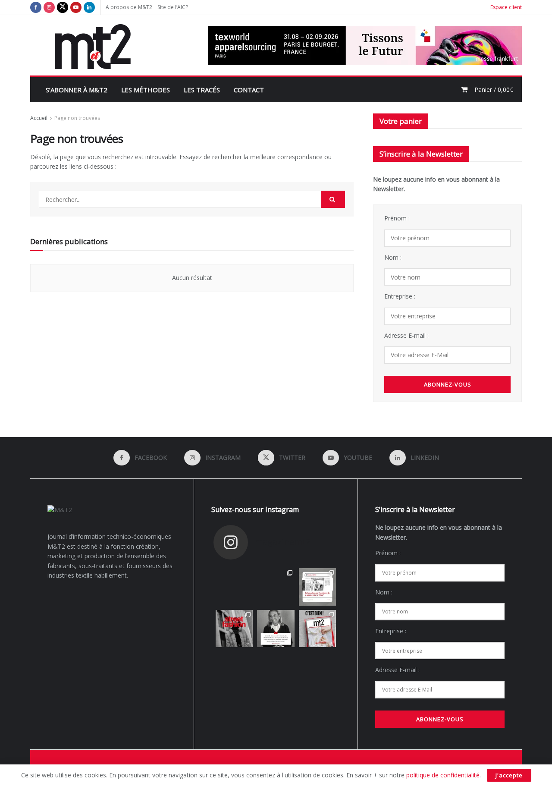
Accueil (38, 118)
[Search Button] (333, 199)
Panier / (493, 89)
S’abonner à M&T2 (76, 89)
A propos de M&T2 (129, 7)
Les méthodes (145, 89)
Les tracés (202, 89)
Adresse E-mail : (406, 335)
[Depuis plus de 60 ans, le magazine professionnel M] (317, 628)
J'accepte (509, 775)
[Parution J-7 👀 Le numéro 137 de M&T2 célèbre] (234, 586)
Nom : (392, 257)
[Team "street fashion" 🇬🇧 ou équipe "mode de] (234, 628)
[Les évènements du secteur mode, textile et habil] (275, 586)
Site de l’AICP (172, 7)
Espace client (506, 7)
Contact (249, 89)
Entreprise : (399, 296)
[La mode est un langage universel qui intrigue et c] (275, 628)
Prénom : (397, 218)
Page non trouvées (77, 118)
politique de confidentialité (443, 775)
